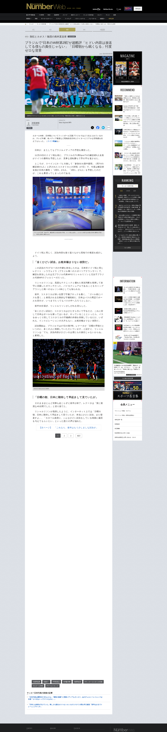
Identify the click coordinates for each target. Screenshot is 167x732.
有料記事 (111, 18)
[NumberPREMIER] (128, 9)
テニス (108, 15)
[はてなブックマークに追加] (103, 128)
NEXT (79, 435)
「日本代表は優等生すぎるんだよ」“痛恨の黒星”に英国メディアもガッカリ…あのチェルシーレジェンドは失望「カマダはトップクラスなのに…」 (65, 698)
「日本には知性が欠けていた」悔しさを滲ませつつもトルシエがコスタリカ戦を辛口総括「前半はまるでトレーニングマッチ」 (65, 705)
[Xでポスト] (92, 128)
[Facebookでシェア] (97, 128)
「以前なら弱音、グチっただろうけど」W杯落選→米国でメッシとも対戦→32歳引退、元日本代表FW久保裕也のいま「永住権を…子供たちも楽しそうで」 (129, 198)
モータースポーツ (46, 18)
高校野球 (56, 15)
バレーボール (92, 18)
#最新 (102, 30)
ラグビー (58, 18)
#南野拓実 (77, 682)
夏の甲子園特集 (30, 15)
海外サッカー (75, 15)
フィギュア (68, 18)
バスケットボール (80, 18)
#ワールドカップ (52, 686)
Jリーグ (65, 15)
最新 (121, 191)
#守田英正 (56, 682)
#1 (33, 30)
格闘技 (28, 18)
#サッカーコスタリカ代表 (93, 682)
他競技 (102, 18)
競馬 (114, 15)
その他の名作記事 (127, 378)
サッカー (31, 24)
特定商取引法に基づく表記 (122, 433)
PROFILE (30, 128)
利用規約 (117, 424)
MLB (49, 15)
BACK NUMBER (72, 36)
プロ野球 (41, 15)
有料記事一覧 (118, 419)
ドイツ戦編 (52, 141)
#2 (50, 30)
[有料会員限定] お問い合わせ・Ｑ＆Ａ (125, 437)
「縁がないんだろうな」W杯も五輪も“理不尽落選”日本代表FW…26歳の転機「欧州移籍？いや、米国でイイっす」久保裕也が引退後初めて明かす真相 (129, 208)
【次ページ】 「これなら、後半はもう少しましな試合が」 (68, 427)
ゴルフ (99, 15)
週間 (134, 191)
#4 (84, 30)
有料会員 (137, 8)
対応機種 (117, 428)
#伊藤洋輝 (66, 682)
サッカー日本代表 (88, 15)
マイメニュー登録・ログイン (123, 411)
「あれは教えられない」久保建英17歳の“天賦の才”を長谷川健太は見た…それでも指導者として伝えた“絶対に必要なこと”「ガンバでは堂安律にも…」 (129, 218)
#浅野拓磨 (36, 682)
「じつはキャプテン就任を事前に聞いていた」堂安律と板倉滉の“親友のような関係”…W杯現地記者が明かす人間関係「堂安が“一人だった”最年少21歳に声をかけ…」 (129, 239)
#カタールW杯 (38, 686)
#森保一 (46, 682)
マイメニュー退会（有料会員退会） (125, 415)
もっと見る (127, 247)
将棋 (36, 18)
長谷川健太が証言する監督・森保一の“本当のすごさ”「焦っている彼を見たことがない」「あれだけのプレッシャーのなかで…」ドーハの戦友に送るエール (129, 228)
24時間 (128, 191)
